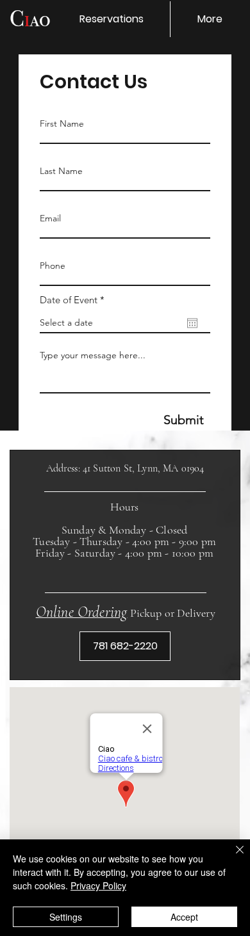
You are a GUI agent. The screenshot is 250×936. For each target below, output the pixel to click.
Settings (65, 916)
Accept (184, 916)
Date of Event (75, 300)
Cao (30, 18)
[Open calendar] (192, 323)
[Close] (232, 857)
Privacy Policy (98, 885)
